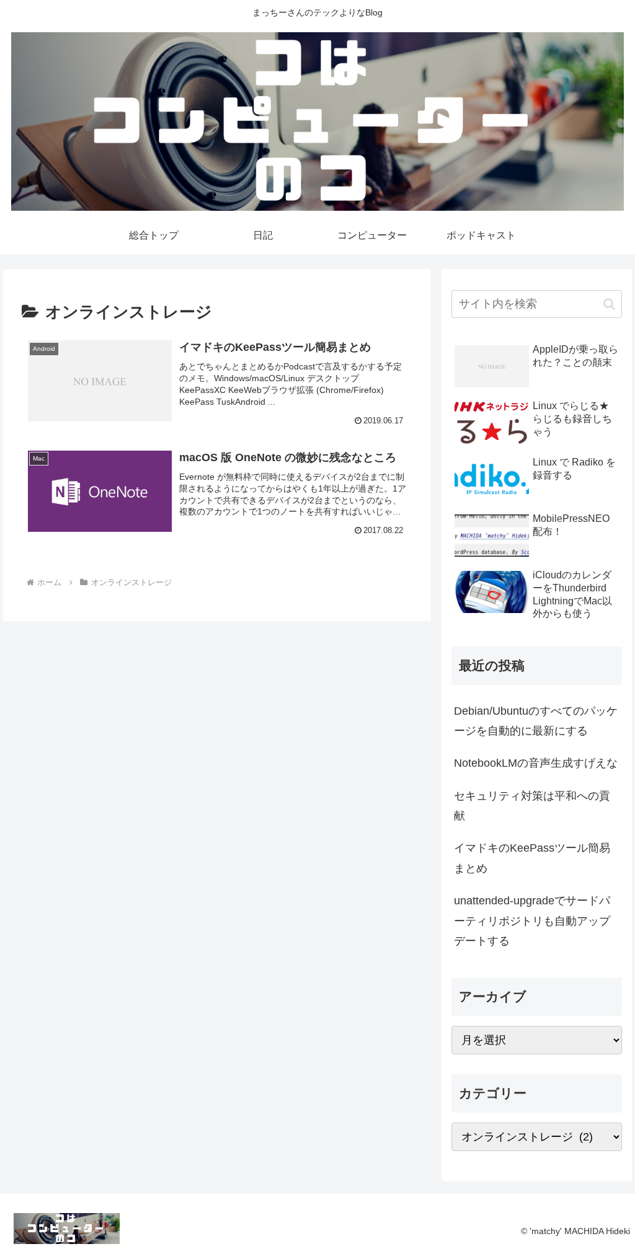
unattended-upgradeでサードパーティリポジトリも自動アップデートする (532, 920)
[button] (609, 304)
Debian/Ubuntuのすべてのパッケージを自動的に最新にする (536, 721)
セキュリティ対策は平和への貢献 (532, 806)
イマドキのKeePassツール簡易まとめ (532, 858)
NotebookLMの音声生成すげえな (536, 763)
